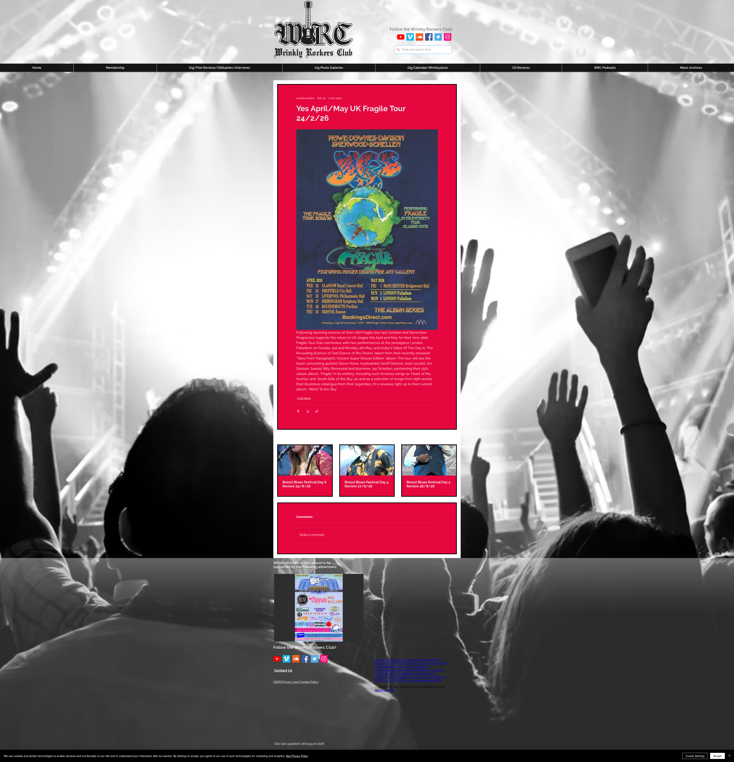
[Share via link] (317, 411)
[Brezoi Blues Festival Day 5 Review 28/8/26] (429, 460)
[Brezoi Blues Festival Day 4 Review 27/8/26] (367, 460)
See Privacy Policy (297, 756)
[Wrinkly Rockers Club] (410, 37)
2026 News (304, 398)
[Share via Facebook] (298, 411)
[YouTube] (400, 37)
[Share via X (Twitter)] (307, 411)
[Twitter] (438, 37)
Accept (717, 756)
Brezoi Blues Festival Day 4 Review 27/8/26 (366, 484)
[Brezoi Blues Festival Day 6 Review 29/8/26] (305, 460)
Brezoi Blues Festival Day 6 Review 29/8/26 (304, 484)
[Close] (729, 756)
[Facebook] (429, 37)
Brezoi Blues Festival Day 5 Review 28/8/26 (428, 484)
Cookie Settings (695, 756)
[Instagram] (447, 37)
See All (452, 437)
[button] (319, 607)
